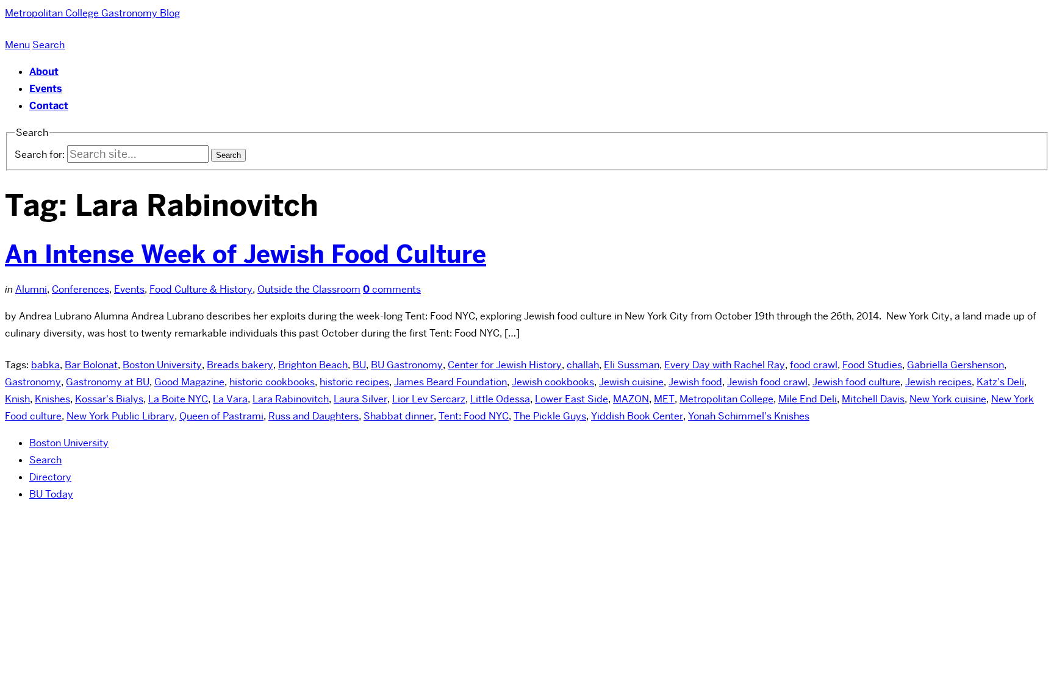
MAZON (631, 399)
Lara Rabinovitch (291, 399)
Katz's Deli (1000, 382)
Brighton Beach (313, 364)
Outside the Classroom (308, 289)
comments (392, 289)
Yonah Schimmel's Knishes (748, 416)
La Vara (230, 399)
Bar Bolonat (91, 364)
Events (45, 88)
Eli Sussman (631, 364)
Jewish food (695, 382)
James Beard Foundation (450, 382)
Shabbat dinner (399, 416)
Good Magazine (189, 382)
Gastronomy (33, 382)
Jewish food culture (856, 382)
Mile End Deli (807, 399)
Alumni (31, 289)
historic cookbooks (272, 382)
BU (359, 364)
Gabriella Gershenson (955, 364)
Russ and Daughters (313, 416)
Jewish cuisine (631, 382)
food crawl (813, 364)
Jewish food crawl (767, 382)
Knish (17, 399)
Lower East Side (571, 399)
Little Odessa (500, 399)
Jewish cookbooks (553, 382)
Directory (50, 477)
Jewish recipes (938, 382)
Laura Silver (360, 399)
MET (664, 399)
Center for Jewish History (505, 364)
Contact (48, 105)
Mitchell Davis (873, 399)
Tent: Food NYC (474, 416)
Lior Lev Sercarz (428, 399)
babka (45, 364)
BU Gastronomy (407, 364)
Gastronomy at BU (107, 382)
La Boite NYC (178, 399)
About (44, 71)
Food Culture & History (201, 289)
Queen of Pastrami (221, 416)
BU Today (51, 494)
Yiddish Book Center (637, 416)
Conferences (80, 289)
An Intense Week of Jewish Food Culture (245, 254)
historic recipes (354, 382)
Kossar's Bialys (109, 399)
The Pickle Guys (550, 416)
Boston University (162, 364)
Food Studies (872, 364)
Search (45, 460)
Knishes (52, 399)
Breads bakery (240, 364)
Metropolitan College (726, 399)
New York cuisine (947, 399)
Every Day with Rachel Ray (724, 364)
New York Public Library (120, 416)
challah (583, 364)
